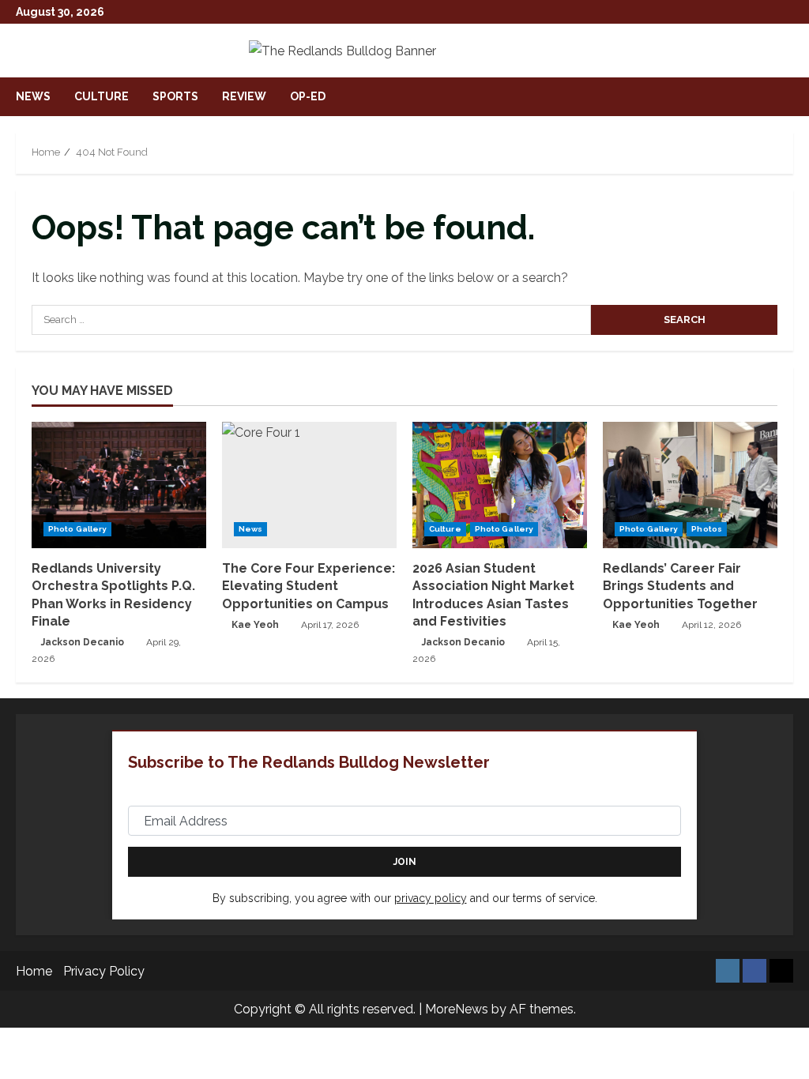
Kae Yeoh (255, 624)
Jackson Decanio (82, 642)
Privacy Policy (104, 971)
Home (34, 971)
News (33, 96)
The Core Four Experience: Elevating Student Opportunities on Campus (308, 586)
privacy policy (430, 898)
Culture (101, 96)
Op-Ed (307, 96)
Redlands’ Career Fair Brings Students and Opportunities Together (680, 586)
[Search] (788, 97)
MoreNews (456, 1009)
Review (244, 96)
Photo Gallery (77, 528)
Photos (706, 528)
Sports (175, 96)
